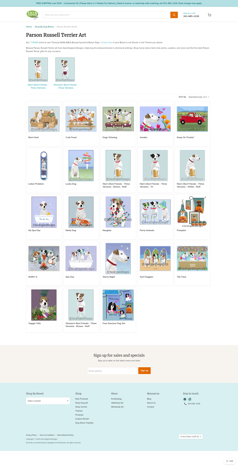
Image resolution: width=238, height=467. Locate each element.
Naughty (107, 230)
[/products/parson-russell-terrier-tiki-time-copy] (192, 258)
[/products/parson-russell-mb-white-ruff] (192, 165)
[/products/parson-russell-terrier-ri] (44, 258)
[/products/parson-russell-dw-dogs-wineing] (118, 119)
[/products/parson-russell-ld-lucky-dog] (81, 165)
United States (189, 437)
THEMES (34, 42)
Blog (149, 399)
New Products (81, 399)
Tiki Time (181, 276)
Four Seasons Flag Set (114, 323)
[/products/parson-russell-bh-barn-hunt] (44, 119)
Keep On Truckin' (185, 137)
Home (29, 27)
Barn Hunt (33, 137)
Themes (79, 411)
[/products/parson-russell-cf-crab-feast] (81, 119)
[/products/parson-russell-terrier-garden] (155, 119)
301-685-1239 (191, 16)
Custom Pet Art (82, 419)
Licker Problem (36, 183)
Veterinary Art (117, 403)
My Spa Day (34, 230)
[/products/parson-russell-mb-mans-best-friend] (118, 165)
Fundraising (116, 399)
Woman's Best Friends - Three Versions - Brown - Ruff (81, 325)
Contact (150, 407)
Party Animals (147, 230)
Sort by (182, 97)
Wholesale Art (117, 407)
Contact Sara (106, 42)
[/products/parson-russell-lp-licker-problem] (44, 165)
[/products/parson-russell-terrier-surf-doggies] (155, 258)
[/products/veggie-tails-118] (44, 305)
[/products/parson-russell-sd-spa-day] (81, 258)
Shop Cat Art (81, 407)
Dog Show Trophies (84, 423)
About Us (151, 403)
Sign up (144, 370)
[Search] (174, 15)
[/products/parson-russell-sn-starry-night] (118, 258)
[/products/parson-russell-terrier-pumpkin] (192, 212)
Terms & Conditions (47, 435)
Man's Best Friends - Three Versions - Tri (153, 185)
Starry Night (109, 276)
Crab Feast (71, 137)
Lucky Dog (71, 183)
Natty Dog (71, 230)
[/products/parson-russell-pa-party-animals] (155, 212)
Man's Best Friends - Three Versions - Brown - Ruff (116, 185)
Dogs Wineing (110, 137)
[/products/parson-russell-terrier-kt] (192, 119)
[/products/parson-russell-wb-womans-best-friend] (81, 305)
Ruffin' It (32, 276)
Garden (143, 137)
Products (79, 415)
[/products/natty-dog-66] (81, 212)
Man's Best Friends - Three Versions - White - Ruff (190, 185)
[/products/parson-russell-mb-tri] (155, 165)
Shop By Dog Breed (44, 27)
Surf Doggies (146, 276)
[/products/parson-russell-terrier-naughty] (118, 212)
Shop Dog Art (81, 403)
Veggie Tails (34, 323)
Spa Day (70, 276)
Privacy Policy (31, 435)
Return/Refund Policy (65, 435)
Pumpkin (181, 230)
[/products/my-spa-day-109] (44, 212)
